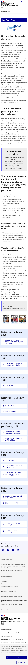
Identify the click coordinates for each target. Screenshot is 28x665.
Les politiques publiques (6, 574)
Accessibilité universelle (6, 576)
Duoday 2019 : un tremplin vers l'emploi (14, 497)
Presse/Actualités (5, 609)
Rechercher (21, 2)
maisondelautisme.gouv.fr (17, 643)
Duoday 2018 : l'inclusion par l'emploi (13, 524)
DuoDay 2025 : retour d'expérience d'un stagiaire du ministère (14, 341)
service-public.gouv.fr (7, 639)
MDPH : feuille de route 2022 (7, 589)
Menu (25, 2)
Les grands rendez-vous (6, 559)
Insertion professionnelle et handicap (9, 586)
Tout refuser (22, 658)
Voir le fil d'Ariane (5, 15)
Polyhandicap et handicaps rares (8, 591)
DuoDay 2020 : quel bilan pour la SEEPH (13, 466)
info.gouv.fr (19, 639)
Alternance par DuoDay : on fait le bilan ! (13, 439)
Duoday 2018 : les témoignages (11, 531)
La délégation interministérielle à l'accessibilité (11, 570)
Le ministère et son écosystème (8, 557)
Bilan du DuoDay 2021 (12, 411)
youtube (13, 550)
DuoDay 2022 (9, 385)
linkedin (18, 550)
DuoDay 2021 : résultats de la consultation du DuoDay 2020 (13, 474)
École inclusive (4, 584)
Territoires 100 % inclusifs (6, 594)
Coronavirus (4, 581)
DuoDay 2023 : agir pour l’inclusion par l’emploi (13, 364)
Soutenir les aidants (5, 579)
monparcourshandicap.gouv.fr (9, 633)
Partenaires (3, 562)
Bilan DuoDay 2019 (11, 503)
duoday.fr (8, 259)
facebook (8, 550)
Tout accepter (11, 658)
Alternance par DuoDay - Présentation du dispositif (13, 432)
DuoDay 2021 (9, 406)
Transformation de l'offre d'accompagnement (11, 596)
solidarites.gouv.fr (6, 629)
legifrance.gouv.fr (6, 636)
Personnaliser (22, 662)
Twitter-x (3, 550)
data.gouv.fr (4, 643)
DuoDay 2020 (9, 460)
